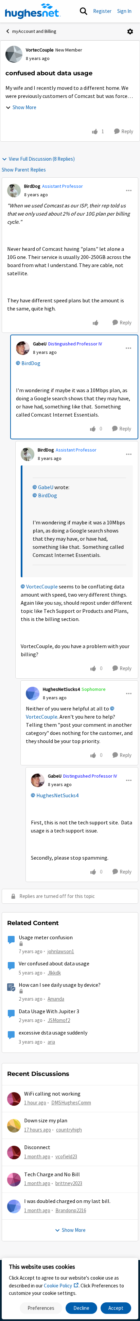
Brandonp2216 (70, 1210)
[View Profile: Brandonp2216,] (14, 1206)
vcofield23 (66, 1156)
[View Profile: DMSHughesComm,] (14, 1099)
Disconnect (37, 1147)
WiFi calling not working (52, 1093)
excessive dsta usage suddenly (53, 1032)
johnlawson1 (61, 951)
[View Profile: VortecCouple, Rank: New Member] (13, 54)
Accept (115, 1308)
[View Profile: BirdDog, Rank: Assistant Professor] (14, 190)
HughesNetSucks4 (61, 689)
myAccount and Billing (34, 31)
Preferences (41, 1308)
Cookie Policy (58, 1285)
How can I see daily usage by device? (60, 985)
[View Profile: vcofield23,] (14, 1152)
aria (51, 1042)
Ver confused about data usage (54, 963)
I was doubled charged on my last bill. (67, 1201)
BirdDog (32, 186)
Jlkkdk (54, 972)
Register (102, 11)
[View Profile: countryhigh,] (14, 1126)
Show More (24, 107)
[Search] (84, 11)
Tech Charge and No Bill (52, 1174)
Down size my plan (45, 1120)
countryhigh (69, 1129)
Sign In (124, 11)
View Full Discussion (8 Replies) (42, 159)
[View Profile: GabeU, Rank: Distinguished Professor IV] (23, 348)
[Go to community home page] (33, 11)
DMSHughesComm (71, 1102)
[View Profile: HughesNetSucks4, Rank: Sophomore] (32, 693)
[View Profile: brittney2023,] (14, 1179)
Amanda (56, 999)
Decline (81, 1308)
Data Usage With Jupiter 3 (49, 1011)
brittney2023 (68, 1183)
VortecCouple (40, 50)
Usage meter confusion (46, 937)
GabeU (40, 344)
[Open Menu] (130, 31)
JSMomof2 (59, 1020)
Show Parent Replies (24, 169)
